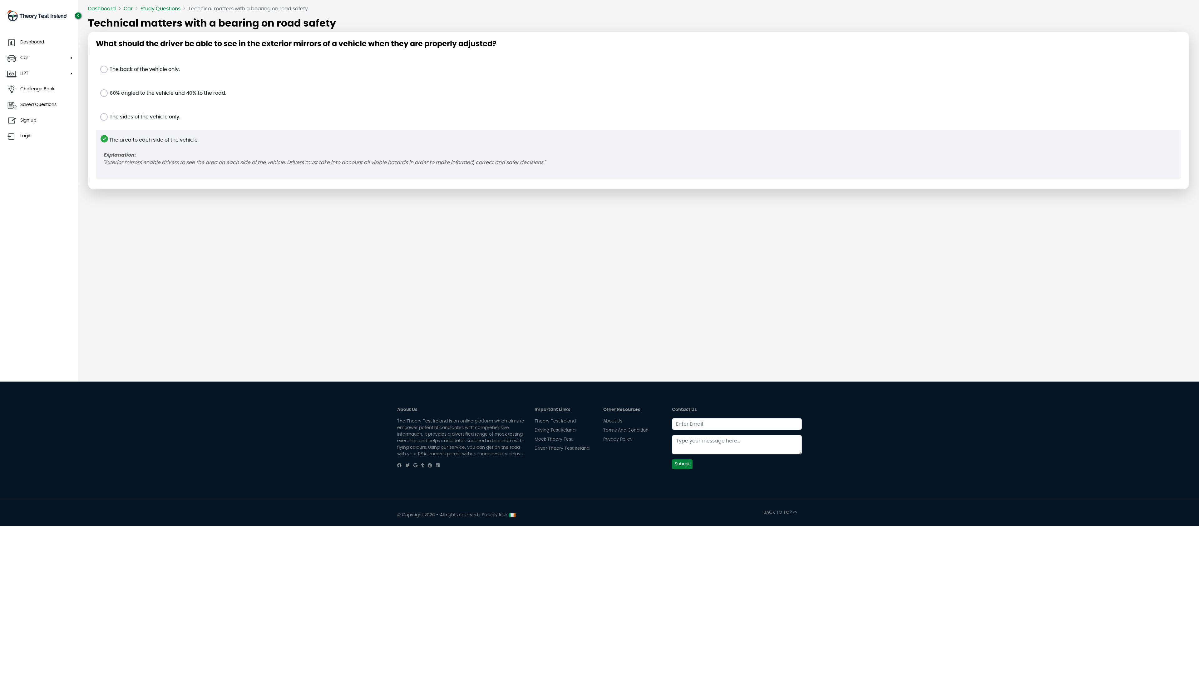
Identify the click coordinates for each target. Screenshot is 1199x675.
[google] (415, 465)
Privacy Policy (618, 439)
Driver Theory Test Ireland (562, 448)
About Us (612, 421)
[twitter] (407, 465)
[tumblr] (422, 465)
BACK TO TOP (778, 512)
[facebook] (399, 465)
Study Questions (160, 8)
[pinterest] (430, 465)
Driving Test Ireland (555, 430)
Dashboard (102, 8)
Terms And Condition (626, 430)
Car (128, 8)
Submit (682, 464)
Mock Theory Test (554, 439)
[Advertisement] (638, 238)
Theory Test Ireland (555, 421)
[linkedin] (438, 465)
